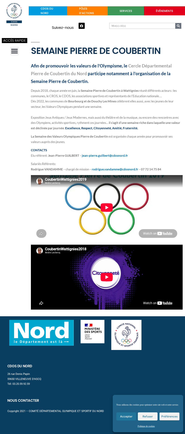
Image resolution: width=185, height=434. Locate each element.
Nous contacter (23, 400)
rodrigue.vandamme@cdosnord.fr (115, 169)
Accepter (126, 416)
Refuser (148, 416)
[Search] (178, 26)
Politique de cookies (146, 426)
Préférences (169, 416)
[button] (14, 51)
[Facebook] (82, 26)
